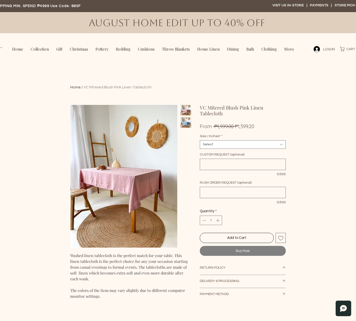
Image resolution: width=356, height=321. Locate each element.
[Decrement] (204, 220)
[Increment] (218, 220)
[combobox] (243, 144)
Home (75, 87)
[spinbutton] (211, 220)
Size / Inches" (211, 136)
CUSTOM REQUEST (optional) (222, 154)
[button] (346, 49)
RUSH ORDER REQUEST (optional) (226, 182)
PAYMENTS (319, 5)
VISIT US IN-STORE (288, 5)
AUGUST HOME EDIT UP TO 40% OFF (178, 22)
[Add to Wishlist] (281, 238)
